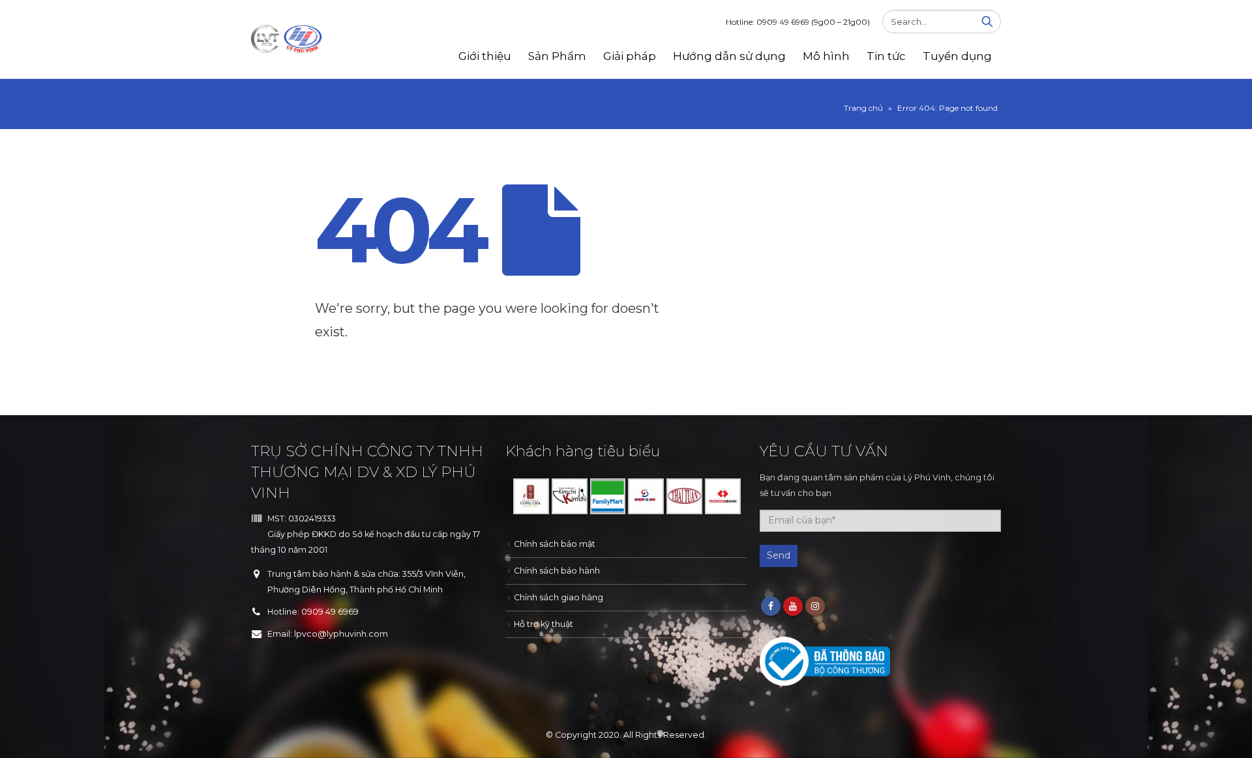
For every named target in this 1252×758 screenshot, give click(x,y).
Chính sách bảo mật (554, 544)
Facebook (771, 606)
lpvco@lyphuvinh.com (341, 634)
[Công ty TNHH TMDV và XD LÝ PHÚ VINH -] (287, 40)
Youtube (793, 606)
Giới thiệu (484, 56)
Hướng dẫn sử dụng (729, 56)
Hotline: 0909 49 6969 (798, 22)
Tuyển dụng (957, 56)
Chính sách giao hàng (558, 597)
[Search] (987, 21)
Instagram (815, 606)
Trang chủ (863, 108)
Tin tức (886, 56)
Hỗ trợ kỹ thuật (543, 624)
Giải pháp (629, 56)
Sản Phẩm (557, 56)
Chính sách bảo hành (557, 571)
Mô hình (826, 56)
